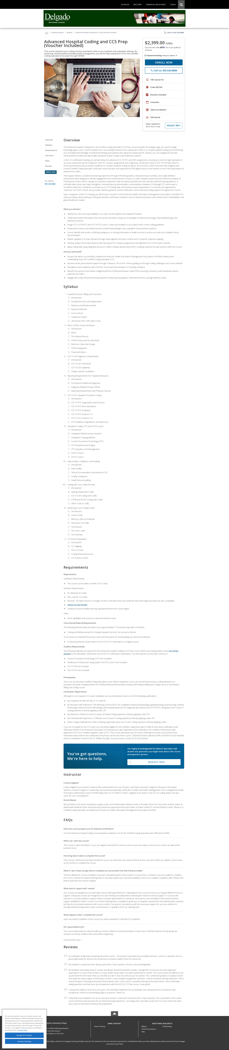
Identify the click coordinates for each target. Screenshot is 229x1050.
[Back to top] (114, 1023)
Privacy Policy (118, 1044)
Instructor (49, 155)
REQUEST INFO (173, 125)
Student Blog (167, 1026)
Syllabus (48, 145)
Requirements (51, 150)
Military (144, 1026)
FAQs (47, 161)
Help (143, 1032)
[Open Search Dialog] (181, 4)
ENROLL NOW (163, 62)
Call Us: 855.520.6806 (174, 32)
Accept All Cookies (24, 1035)
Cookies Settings (24, 1041)
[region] (24, 1029)
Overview (49, 140)
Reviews (48, 166)
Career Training (99, 1026)
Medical (69, 32)
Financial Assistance (148, 1029)
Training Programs (57, 32)
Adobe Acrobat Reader (77, 604)
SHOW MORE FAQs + (73, 940)
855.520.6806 (50, 184)
